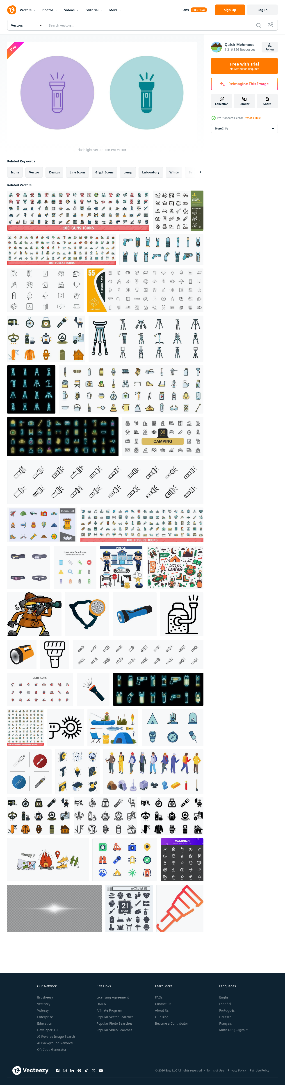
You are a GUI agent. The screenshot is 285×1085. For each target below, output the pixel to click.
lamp (127, 172)
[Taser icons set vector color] (161, 249)
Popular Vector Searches (115, 1017)
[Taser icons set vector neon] (158, 689)
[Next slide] (196, 172)
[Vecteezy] (11, 9)
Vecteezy (43, 1004)
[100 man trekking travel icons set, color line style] (25, 727)
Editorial (91, 10)
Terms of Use (215, 1070)
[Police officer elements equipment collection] (121, 567)
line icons (77, 172)
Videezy (43, 1010)
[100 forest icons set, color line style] (61, 249)
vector (34, 172)
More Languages (232, 1030)
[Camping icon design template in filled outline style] (172, 727)
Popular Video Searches (114, 1030)
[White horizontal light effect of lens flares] (54, 908)
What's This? (253, 118)
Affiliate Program (109, 1010)
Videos (69, 10)
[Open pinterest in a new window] (79, 1070)
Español (225, 1004)
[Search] (258, 25)
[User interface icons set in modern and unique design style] (75, 567)
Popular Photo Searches (114, 1023)
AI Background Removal (55, 1043)
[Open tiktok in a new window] (86, 1070)
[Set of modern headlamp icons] (28, 567)
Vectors (26, 10)
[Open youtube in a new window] (101, 1070)
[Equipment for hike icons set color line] (131, 389)
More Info (221, 128)
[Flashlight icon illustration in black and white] (54, 654)
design (54, 172)
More (113, 10)
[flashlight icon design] (87, 614)
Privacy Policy (237, 1070)
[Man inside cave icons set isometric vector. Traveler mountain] (153, 771)
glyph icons (104, 172)
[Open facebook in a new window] (57, 1070)
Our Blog (162, 1017)
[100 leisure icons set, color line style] (141, 524)
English (224, 997)
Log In (262, 10)
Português (227, 1010)
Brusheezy (45, 997)
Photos (47, 10)
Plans (184, 10)
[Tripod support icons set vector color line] (146, 339)
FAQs (159, 997)
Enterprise (45, 1017)
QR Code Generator (51, 1049)
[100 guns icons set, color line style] (78, 211)
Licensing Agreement (113, 997)
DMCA (101, 1004)
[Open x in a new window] (94, 1070)
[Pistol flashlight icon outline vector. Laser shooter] (65, 727)
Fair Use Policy (259, 1070)
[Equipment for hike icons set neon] (63, 436)
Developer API (47, 1030)
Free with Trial (244, 66)
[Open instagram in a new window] (65, 1070)
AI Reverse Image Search (56, 1036)
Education (44, 1023)
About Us (162, 1010)
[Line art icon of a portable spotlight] (181, 614)
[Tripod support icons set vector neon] (31, 389)
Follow (269, 49)
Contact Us (163, 1004)
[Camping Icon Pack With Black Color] (182, 859)
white (174, 172)
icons (15, 172)
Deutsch (225, 1017)
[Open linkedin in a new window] (72, 1070)
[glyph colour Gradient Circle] (179, 908)
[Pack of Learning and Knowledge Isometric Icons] (77, 771)
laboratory (151, 172)
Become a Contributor (171, 1023)
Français (225, 1023)
